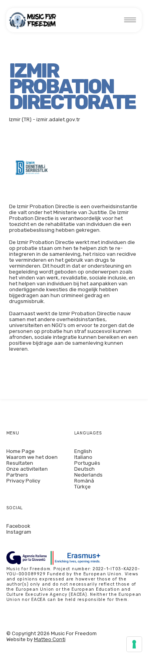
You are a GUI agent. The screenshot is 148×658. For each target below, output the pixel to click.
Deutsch (84, 469)
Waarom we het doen (32, 457)
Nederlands (88, 475)
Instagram (18, 532)
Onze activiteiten (27, 469)
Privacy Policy (23, 481)
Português (87, 463)
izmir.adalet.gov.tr (58, 119)
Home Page (20, 451)
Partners (17, 475)
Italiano (83, 457)
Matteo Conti (50, 639)
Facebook (18, 526)
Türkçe (82, 487)
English (83, 451)
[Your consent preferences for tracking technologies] (134, 644)
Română (84, 481)
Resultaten (19, 463)
